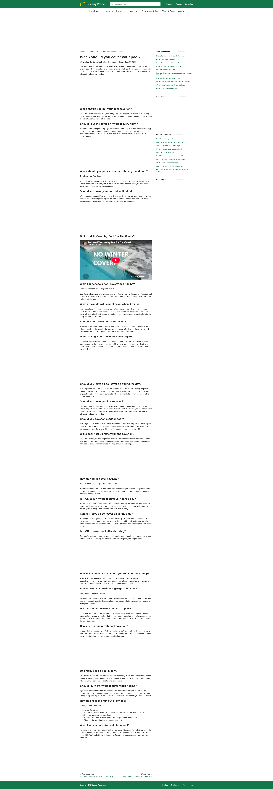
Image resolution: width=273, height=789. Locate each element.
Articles (91, 51)
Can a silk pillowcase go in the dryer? (168, 145)
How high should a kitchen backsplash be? (170, 142)
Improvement (133, 11)
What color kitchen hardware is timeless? (170, 66)
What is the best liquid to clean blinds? (169, 149)
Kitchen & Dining (168, 11)
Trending (169, 4)
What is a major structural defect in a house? (171, 85)
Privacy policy (187, 785)
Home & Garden (95, 11)
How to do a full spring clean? (166, 152)
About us (164, 785)
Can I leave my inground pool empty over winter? (172, 139)
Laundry (181, 11)
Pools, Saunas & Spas (150, 11)
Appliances (109, 11)
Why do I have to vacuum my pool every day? (97, 776)
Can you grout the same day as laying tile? (170, 159)
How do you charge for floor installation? (169, 166)
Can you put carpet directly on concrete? (137, 776)
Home (82, 51)
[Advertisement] (136, 32)
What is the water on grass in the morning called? (173, 81)
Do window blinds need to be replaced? (169, 63)
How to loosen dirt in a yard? (166, 69)
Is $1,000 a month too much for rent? (168, 78)
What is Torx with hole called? (166, 59)
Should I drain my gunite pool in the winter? (170, 56)
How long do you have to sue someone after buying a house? (174, 74)
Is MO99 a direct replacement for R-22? (169, 156)
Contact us (189, 4)
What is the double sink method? (167, 88)
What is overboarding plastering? (167, 163)
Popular (179, 4)
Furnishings (120, 11)
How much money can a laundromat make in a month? (172, 170)
